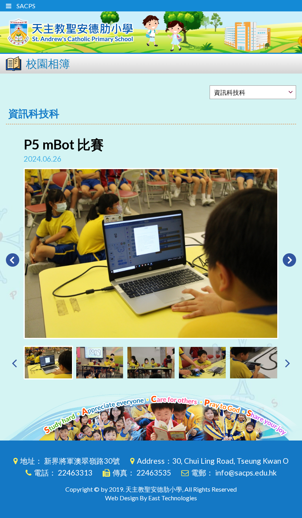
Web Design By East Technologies (151, 497)
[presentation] (14, 363)
